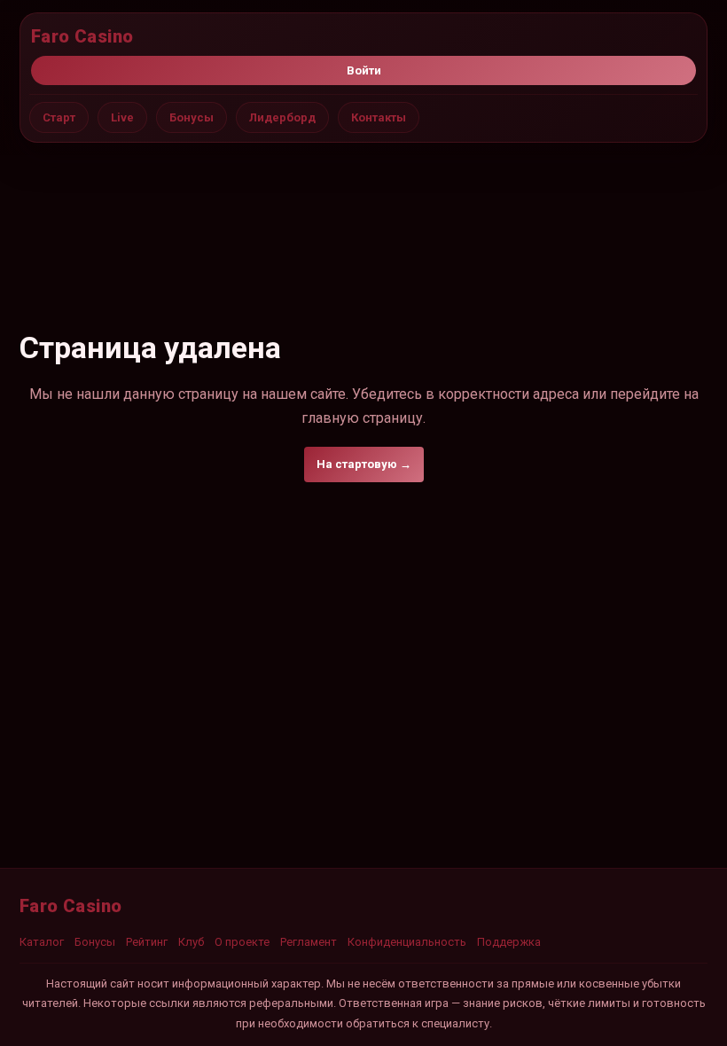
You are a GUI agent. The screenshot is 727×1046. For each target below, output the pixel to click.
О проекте (242, 941)
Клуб (191, 941)
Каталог (42, 941)
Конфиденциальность (407, 941)
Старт (59, 117)
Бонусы (191, 117)
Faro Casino (82, 36)
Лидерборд (282, 117)
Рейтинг (147, 941)
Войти (364, 70)
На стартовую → (364, 464)
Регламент (308, 941)
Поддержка (509, 941)
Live (122, 117)
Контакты (378, 117)
